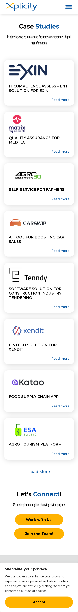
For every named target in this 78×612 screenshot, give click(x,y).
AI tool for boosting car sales (36, 239)
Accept (39, 602)
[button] (68, 6)
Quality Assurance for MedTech (34, 140)
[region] (39, 587)
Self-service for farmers (36, 189)
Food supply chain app (34, 396)
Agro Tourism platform (35, 444)
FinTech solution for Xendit (33, 347)
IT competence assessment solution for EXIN (38, 88)
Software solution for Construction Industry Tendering (35, 293)
